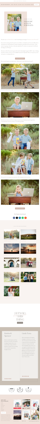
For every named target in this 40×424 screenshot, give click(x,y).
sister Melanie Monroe (10, 39)
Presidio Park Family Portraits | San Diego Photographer (11, 269)
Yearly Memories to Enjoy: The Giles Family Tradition (28, 269)
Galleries (20, 4)
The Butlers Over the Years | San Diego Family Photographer (10, 240)
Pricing (32, 4)
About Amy (15, 4)
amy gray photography (5, 4)
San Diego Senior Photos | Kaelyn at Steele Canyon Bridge (28, 240)
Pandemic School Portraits (33, 39)
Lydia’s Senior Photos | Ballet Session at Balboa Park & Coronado (11, 255)
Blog (23, 4)
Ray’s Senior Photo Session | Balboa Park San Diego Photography (11, 297)
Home (12, 4)
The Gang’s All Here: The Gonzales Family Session (11, 283)
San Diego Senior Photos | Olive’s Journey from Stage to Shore (28, 255)
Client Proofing (27, 4)
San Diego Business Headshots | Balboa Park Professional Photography (28, 283)
